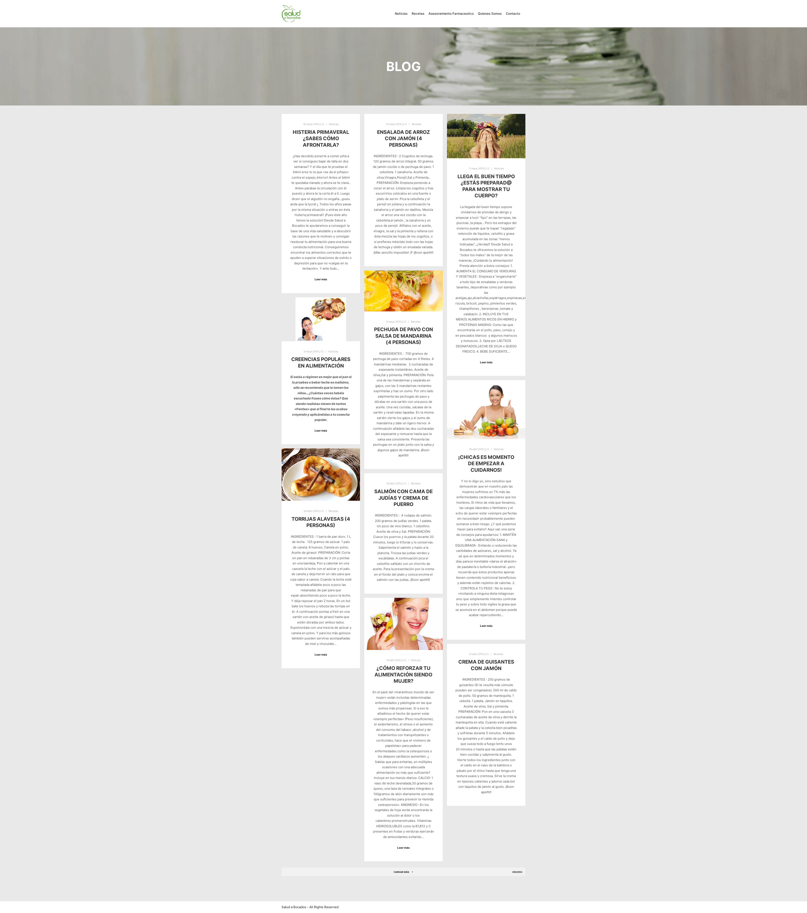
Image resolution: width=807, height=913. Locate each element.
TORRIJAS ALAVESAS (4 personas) (320, 522)
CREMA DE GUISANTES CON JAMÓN (486, 665)
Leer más (321, 279)
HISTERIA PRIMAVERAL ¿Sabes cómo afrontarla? (321, 138)
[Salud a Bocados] (291, 13)
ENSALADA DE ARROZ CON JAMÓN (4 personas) (403, 138)
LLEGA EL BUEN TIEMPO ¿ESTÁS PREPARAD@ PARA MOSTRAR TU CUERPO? (486, 186)
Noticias (334, 124)
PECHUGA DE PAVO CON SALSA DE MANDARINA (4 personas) (403, 335)
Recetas (416, 124)
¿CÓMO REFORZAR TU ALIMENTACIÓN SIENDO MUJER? (403, 674)
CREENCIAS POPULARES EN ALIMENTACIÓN (320, 362)
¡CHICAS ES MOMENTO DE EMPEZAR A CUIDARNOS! (486, 463)
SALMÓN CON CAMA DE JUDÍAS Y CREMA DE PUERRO (403, 497)
